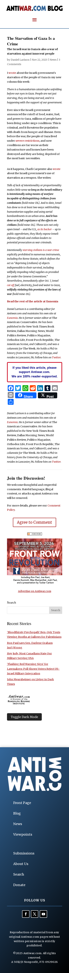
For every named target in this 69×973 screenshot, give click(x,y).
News (52, 59)
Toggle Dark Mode (24, 717)
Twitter (56, 357)
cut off (10, 285)
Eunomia (12, 318)
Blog (17, 813)
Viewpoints (22, 834)
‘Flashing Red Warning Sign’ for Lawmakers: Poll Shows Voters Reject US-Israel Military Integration (33, 668)
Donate (19, 885)
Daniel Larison (20, 59)
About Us (20, 864)
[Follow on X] (34, 914)
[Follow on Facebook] (25, 914)
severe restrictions (27, 140)
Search (18, 874)
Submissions (23, 853)
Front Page (22, 803)
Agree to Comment (34, 522)
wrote (12, 73)
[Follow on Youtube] (43, 914)
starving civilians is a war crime (41, 250)
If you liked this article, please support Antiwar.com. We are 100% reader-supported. (35, 372)
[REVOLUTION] (34, 583)
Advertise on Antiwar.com (34, 591)
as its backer (44, 229)
